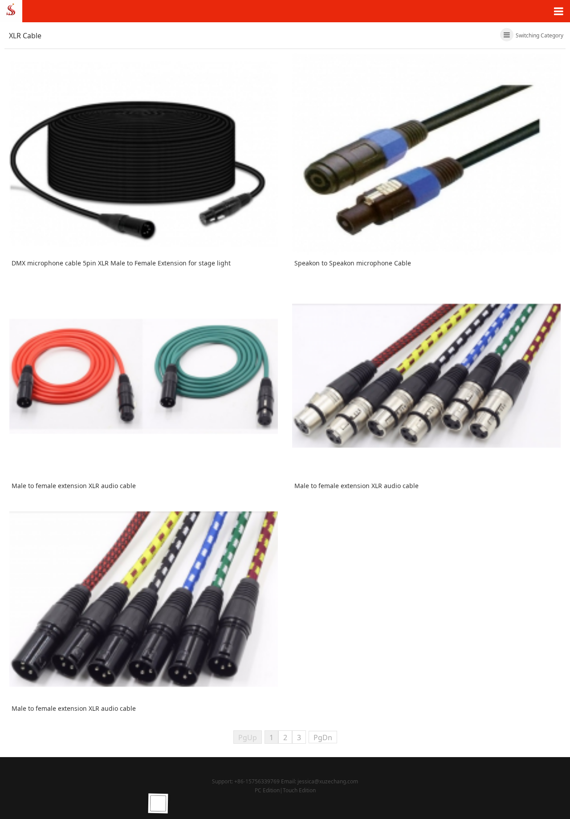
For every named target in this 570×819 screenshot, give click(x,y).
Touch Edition (299, 790)
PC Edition (267, 790)
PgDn (323, 737)
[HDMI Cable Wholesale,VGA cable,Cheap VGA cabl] (11, 10)
